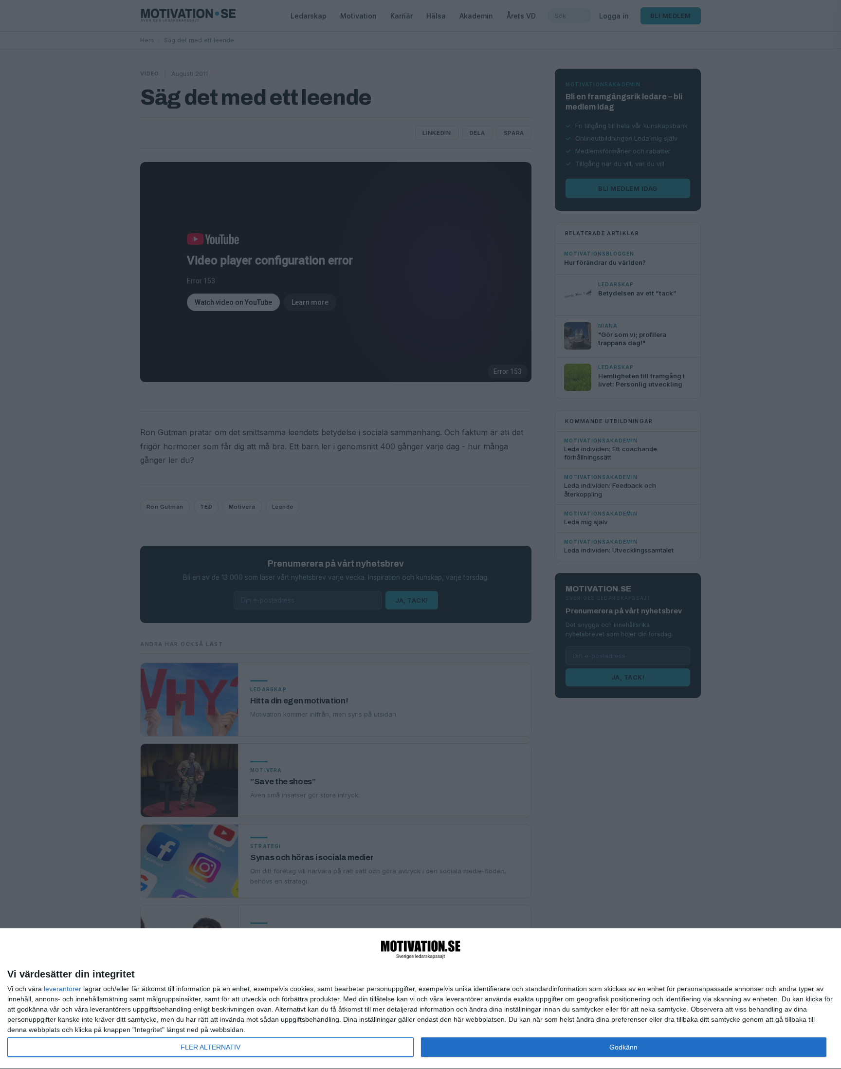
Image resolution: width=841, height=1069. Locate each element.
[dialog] (420, 999)
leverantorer (62, 988)
